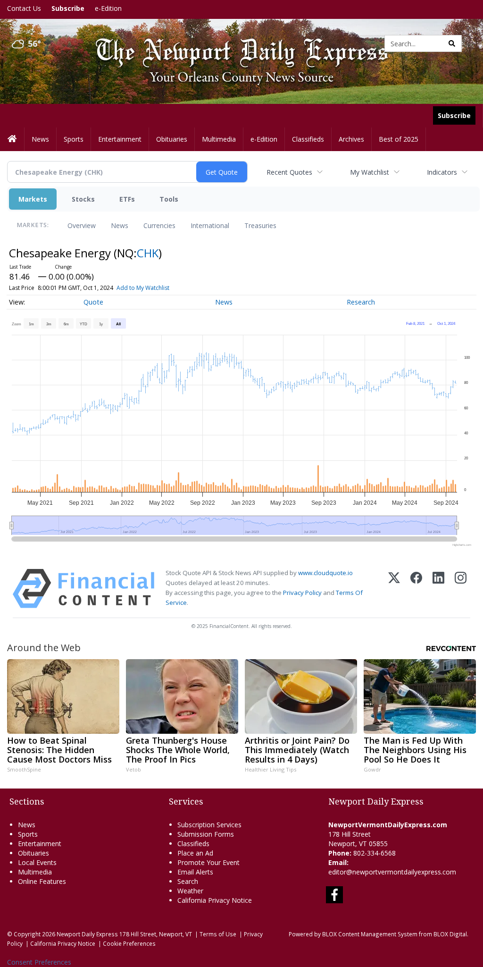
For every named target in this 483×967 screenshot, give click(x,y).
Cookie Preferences (129, 943)
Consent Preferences (39, 962)
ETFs (127, 199)
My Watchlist (369, 172)
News (119, 225)
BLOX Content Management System (369, 934)
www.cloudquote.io (325, 572)
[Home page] (235, 42)
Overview (81, 225)
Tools (168, 199)
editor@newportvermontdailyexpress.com (392, 871)
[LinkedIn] (438, 588)
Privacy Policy (302, 592)
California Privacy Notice (62, 943)
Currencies (159, 225)
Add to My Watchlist (143, 288)
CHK (147, 253)
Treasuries (260, 225)
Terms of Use (218, 934)
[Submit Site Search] (451, 43)
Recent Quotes (289, 172)
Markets (32, 199)
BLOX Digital (450, 934)
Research (361, 301)
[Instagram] (460, 588)
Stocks (83, 199)
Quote (93, 301)
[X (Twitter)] (394, 588)
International (210, 225)
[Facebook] (416, 588)
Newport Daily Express (87, 934)
